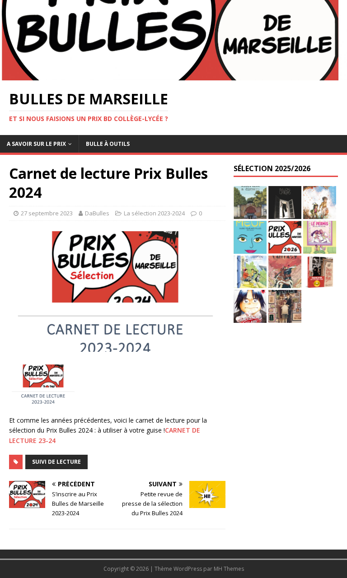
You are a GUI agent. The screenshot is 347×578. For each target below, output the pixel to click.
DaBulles (97, 213)
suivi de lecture (56, 462)
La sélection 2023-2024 (154, 213)
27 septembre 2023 (47, 213)
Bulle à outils (108, 144)
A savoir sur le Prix (36, 144)
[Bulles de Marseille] (173, 74)
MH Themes (229, 569)
